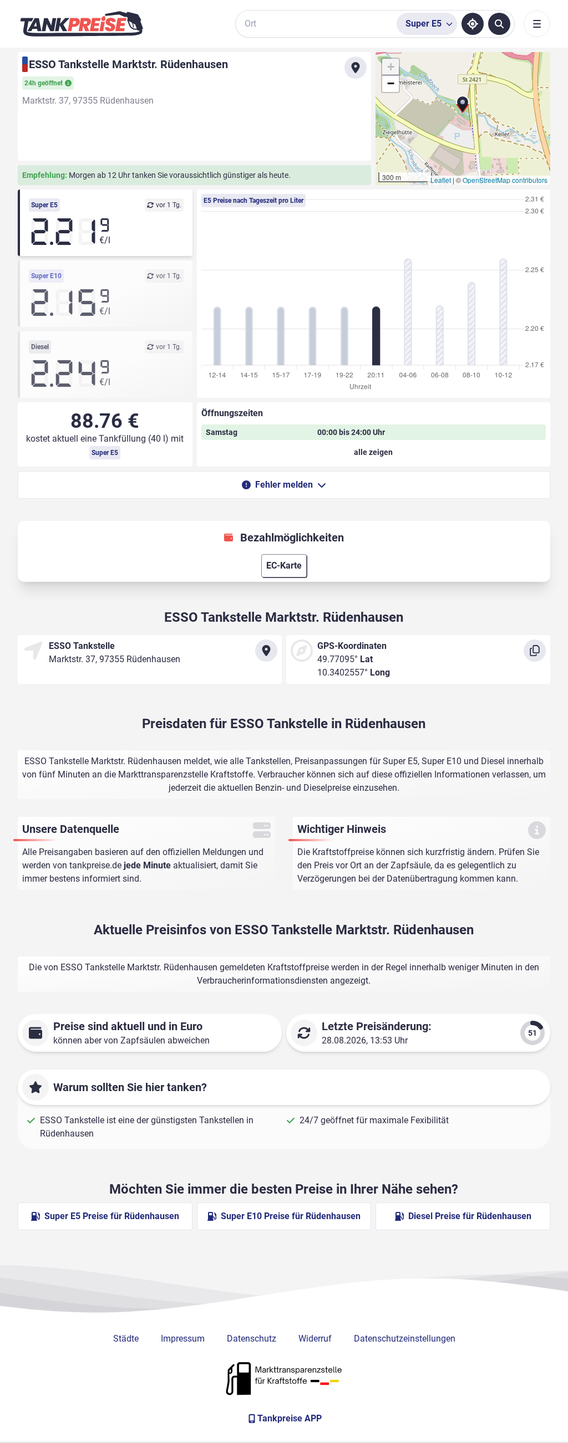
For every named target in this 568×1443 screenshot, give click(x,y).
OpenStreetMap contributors (505, 180)
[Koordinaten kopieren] (535, 650)
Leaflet (440, 180)
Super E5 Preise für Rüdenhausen (111, 1216)
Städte (126, 1338)
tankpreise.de (95, 865)
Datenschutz (251, 1338)
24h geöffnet (43, 83)
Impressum (183, 1338)
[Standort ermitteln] (473, 24)
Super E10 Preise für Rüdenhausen (291, 1216)
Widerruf (315, 1338)
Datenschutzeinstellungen (404, 1338)
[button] (462, 109)
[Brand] (81, 24)
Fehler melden (284, 484)
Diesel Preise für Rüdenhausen (469, 1216)
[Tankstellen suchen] (499, 24)
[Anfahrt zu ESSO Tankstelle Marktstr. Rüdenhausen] (355, 68)
